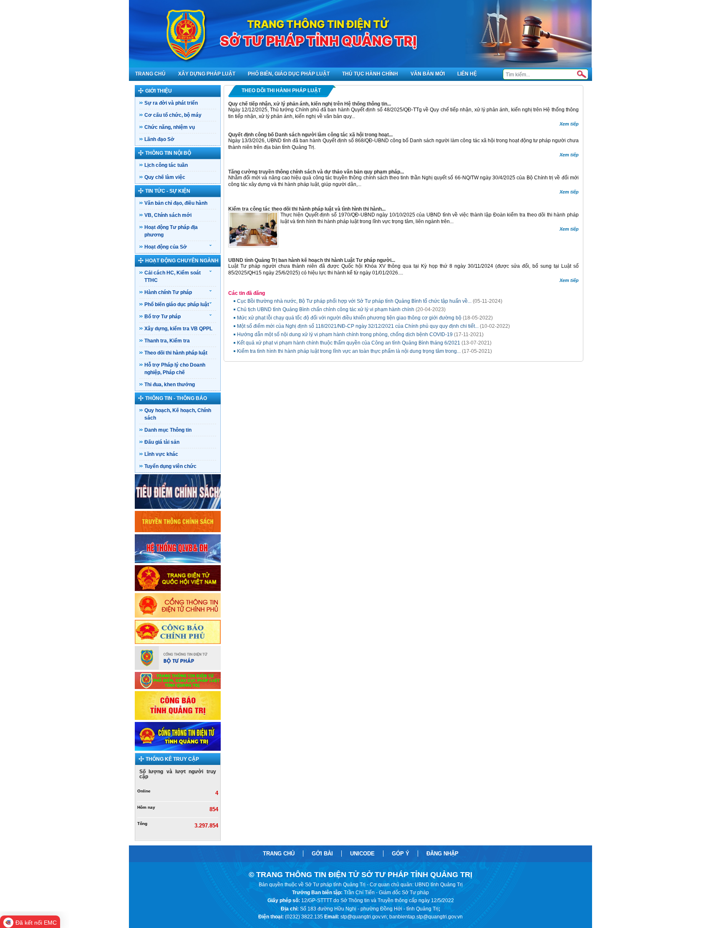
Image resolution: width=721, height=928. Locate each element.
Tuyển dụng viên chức (170, 466)
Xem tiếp (569, 123)
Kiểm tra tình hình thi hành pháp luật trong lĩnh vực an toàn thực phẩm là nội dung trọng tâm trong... (364, 351)
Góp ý (400, 853)
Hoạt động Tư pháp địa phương (171, 231)
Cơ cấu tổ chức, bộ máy (173, 115)
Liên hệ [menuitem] (467, 74)
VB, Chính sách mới (168, 215)
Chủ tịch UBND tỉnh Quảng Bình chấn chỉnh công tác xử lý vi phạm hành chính (341, 309)
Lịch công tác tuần (166, 165)
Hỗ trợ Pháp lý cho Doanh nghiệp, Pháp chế (174, 368)
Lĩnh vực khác (161, 454)
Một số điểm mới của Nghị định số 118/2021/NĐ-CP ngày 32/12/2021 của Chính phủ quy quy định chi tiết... (373, 326)
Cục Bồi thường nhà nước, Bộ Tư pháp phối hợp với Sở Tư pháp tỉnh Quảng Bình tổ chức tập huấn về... (369, 301)
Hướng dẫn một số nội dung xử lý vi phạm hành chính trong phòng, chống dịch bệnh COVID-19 (360, 334)
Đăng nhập (442, 853)
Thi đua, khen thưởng (169, 384)
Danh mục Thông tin (168, 430)
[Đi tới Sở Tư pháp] (360, 34)
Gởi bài (322, 853)
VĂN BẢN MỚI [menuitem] (428, 74)
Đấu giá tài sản (161, 442)
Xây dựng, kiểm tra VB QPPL (178, 329)
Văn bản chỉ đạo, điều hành (175, 203)
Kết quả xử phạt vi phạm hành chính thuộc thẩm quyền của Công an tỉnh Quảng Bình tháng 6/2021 (364, 343)
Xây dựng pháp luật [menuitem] (206, 74)
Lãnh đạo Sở (159, 139)
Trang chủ (279, 853)
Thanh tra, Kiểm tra (167, 341)
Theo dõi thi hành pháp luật (175, 353)
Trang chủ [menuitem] (150, 74)
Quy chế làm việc (164, 177)
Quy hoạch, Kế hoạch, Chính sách (177, 414)
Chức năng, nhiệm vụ (169, 127)
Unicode (362, 853)
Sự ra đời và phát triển (171, 103)
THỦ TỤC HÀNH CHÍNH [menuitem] (370, 74)
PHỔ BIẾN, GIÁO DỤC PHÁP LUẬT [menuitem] (289, 74)
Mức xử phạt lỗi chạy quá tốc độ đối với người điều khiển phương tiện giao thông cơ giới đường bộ (365, 318)
